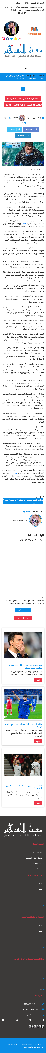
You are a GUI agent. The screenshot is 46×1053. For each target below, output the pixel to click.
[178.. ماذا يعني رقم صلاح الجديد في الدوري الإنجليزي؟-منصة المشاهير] (23, 765)
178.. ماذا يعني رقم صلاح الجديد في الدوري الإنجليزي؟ (24, 786)
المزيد (38, 679)
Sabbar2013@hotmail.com (27, 1009)
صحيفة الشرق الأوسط (34, 857)
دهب (24, 223)
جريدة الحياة (38, 868)
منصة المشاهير (13, 1044)
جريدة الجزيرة (37, 863)
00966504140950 (31, 1003)
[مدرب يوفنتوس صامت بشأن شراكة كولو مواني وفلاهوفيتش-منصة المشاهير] (23, 645)
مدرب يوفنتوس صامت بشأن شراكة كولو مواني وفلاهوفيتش (25, 666)
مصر (16, 473)
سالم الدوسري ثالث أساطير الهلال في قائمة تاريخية (23, 725)
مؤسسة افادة (28, 1047)
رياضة (23, 89)
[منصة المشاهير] (23, 51)
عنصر (40, 883)
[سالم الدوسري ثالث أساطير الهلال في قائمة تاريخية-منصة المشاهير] (23, 704)
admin (15, 117)
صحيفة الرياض (37, 852)
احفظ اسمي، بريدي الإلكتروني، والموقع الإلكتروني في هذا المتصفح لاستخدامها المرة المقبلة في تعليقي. (24, 601)
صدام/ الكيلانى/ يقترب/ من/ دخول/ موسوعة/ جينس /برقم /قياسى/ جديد (23, 501)
